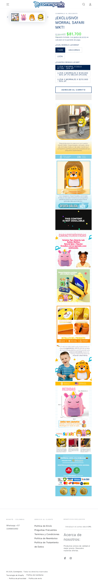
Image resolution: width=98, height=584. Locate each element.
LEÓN (61, 57)
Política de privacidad (17, 578)
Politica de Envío (43, 526)
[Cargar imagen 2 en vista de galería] (23, 17)
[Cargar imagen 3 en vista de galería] (32, 17)
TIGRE (61, 51)
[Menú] (7, 4)
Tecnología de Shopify (15, 575)
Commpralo (18, 572)
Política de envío (35, 578)
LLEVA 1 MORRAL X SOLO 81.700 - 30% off (69, 67)
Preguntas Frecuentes (45, 530)
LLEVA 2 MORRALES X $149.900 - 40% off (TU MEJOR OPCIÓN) (72, 74)
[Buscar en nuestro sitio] (83, 4)
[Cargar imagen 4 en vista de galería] (40, 17)
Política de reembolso (35, 575)
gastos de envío (80, 37)
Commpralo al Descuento (66, 13)
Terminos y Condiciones (46, 534)
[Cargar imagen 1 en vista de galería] (15, 17)
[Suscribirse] (90, 526)
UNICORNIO (74, 51)
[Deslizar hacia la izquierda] (7, 17)
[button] (73, 97)
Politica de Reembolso (46, 538)
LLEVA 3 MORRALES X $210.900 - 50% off (72, 80)
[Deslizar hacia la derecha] (48, 17)
